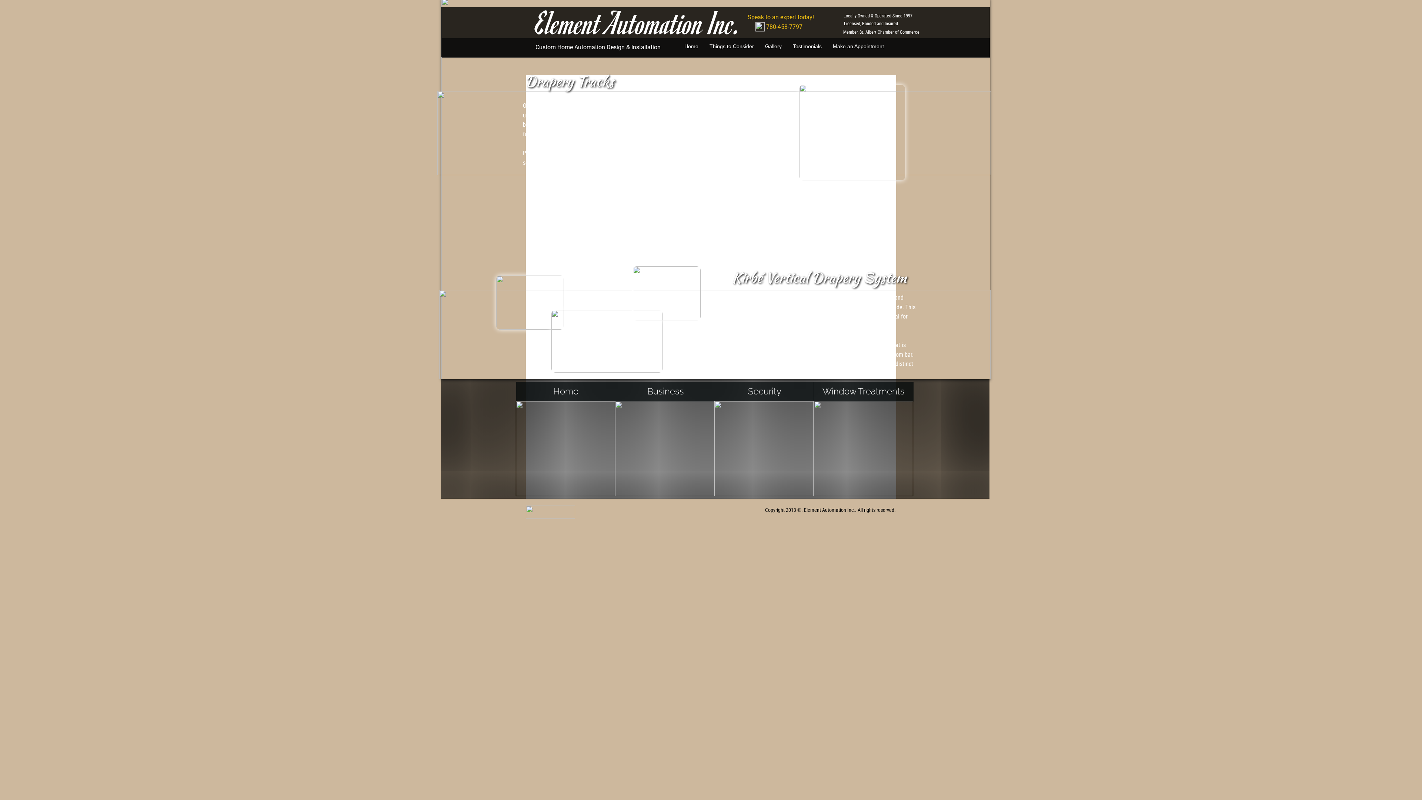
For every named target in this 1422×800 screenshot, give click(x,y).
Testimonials (807, 46)
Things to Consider (732, 46)
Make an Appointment (858, 46)
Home (691, 46)
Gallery (773, 46)
